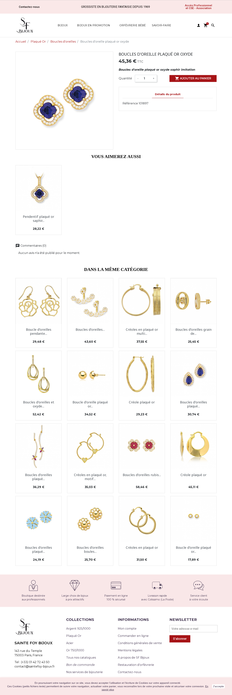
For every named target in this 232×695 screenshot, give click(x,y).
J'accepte (218, 686)
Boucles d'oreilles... (90, 329)
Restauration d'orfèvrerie (136, 665)
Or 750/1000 (75, 650)
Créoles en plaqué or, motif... (90, 477)
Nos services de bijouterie (84, 672)
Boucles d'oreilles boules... (90, 549)
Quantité (125, 78)
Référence (130, 103)
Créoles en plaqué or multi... (142, 331)
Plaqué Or (73, 636)
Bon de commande (80, 665)
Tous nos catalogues (81, 657)
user (198, 25)
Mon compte (127, 628)
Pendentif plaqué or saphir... (38, 218)
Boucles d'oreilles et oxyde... (38, 404)
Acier (69, 643)
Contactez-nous (129, 672)
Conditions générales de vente (140, 643)
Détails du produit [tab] (168, 94)
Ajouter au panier (193, 78)
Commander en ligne (133, 636)
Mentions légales (130, 650)
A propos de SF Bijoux (133, 657)
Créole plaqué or (142, 402)
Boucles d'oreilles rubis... (142, 475)
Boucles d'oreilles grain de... (193, 331)
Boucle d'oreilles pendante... (38, 331)
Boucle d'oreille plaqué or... (90, 404)
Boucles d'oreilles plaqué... (193, 404)
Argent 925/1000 (78, 628)
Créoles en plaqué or (142, 547)
